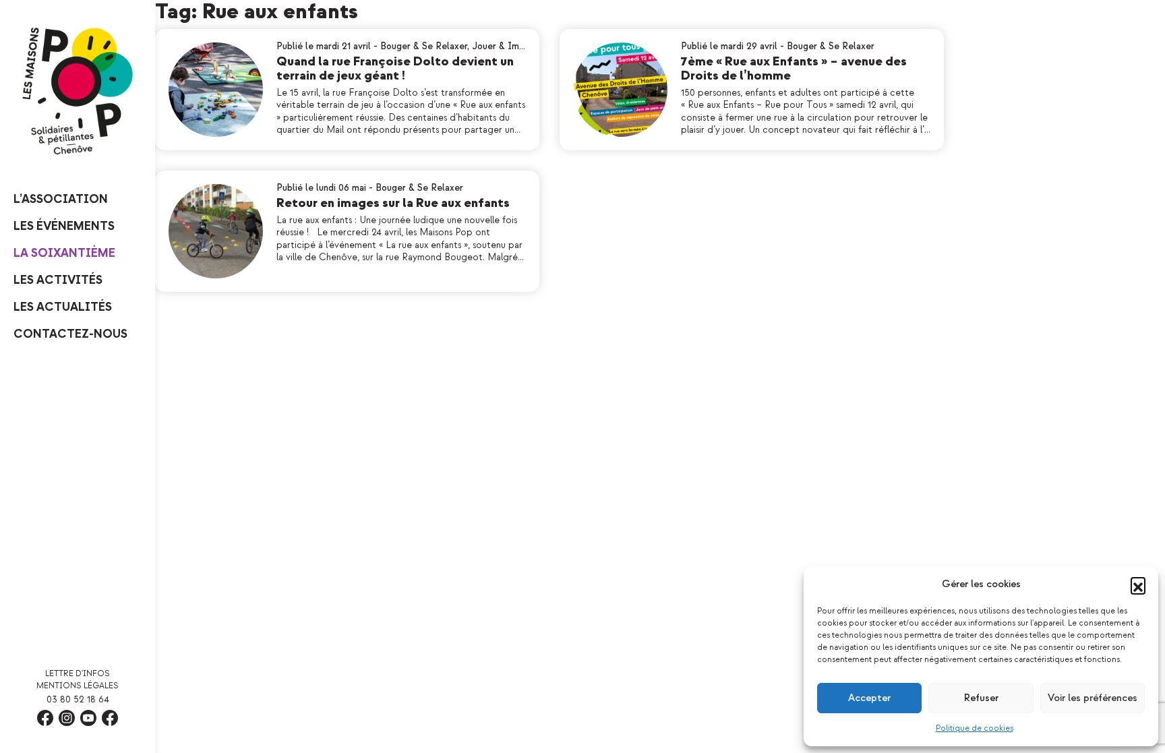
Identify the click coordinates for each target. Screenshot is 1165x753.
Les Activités (57, 280)
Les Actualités (62, 307)
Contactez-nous (70, 334)
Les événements (64, 226)
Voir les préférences (1092, 698)
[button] (1138, 584)
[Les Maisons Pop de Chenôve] (77, 91)
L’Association (60, 199)
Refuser (981, 698)
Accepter (869, 698)
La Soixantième (64, 253)
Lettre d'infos (77, 674)
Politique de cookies (974, 728)
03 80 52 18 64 (78, 699)
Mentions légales (77, 686)
